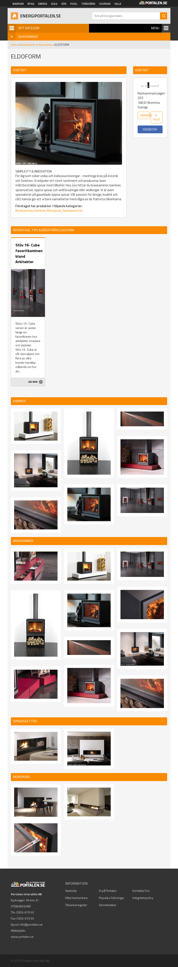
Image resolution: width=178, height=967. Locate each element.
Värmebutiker (107, 905)
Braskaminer (27, 44)
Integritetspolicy (142, 897)
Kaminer (40, 210)
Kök (63, 4)
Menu (155, 28)
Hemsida (145, 115)
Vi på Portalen (108, 890)
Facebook (150, 129)
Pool (73, 4)
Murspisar (54, 210)
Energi (42, 4)
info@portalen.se (31, 924)
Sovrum (104, 4)
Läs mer (33, 382)
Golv (54, 4)
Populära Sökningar (111, 897)
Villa (117, 4)
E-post (156, 117)
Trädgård (88, 4)
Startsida (71, 890)
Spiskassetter (72, 210)
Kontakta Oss (141, 890)
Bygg (31, 4)
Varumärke (45, 44)
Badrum (18, 4)
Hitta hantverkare (76, 897)
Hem (14, 44)
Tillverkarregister (76, 905)
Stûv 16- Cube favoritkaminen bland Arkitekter (29, 253)
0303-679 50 (25, 912)
